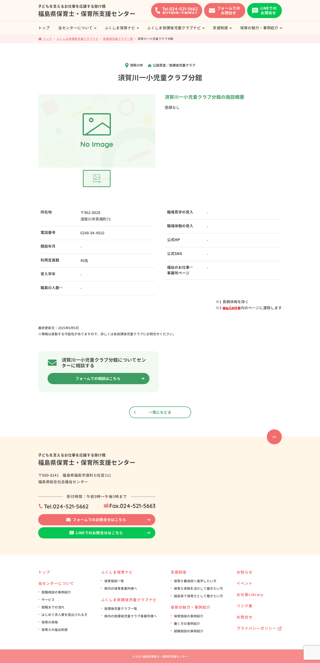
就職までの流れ (52, 607)
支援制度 (220, 27)
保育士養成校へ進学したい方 (195, 581)
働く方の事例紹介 (187, 623)
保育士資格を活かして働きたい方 (198, 588)
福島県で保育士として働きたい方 (198, 596)
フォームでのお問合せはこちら (99, 519)
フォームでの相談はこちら (97, 378)
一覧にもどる (160, 412)
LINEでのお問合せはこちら (99, 532)
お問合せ (245, 617)
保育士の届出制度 (54, 629)
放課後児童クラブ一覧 (120, 608)
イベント (245, 583)
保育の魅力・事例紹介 (259, 27)
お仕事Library (250, 594)
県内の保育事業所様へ (120, 588)
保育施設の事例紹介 (188, 616)
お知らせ (245, 572)
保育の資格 (49, 622)
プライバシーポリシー (256, 628)
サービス (48, 599)
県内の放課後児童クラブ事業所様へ (130, 616)
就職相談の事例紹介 (56, 592)
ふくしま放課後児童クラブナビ (174, 27)
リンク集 (245, 605)
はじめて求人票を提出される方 (64, 614)
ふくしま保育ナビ (120, 27)
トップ (44, 27)
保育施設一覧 (114, 581)
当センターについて (75, 27)
